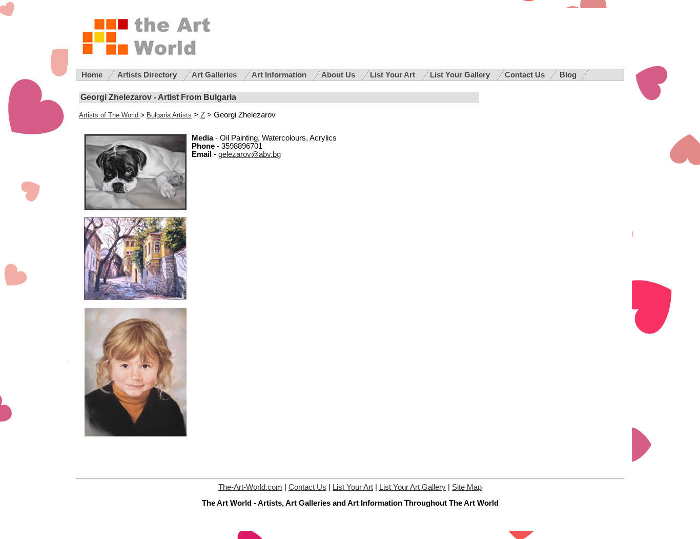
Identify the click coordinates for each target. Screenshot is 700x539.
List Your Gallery (461, 75)
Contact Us (525, 75)
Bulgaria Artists (169, 115)
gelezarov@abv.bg (249, 154)
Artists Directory (148, 75)
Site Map (467, 487)
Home (91, 75)
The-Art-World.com (250, 487)
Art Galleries (215, 75)
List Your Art (393, 75)
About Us (339, 75)
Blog (568, 75)
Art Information (280, 75)
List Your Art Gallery (412, 487)
